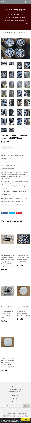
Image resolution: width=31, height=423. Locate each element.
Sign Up (26, 406)
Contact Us (15, 398)
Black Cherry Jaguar (15, 9)
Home (2, 32)
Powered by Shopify (21, 413)
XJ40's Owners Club (15, 389)
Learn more (19, 421)
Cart (28, 2)
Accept (25, 419)
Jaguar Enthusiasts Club (15, 391)
